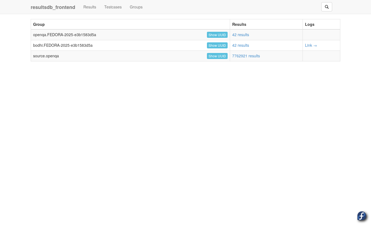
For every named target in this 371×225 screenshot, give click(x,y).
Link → (311, 45)
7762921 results (246, 55)
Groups (136, 7)
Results (89, 7)
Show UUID (217, 34)
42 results (240, 34)
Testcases (113, 7)
